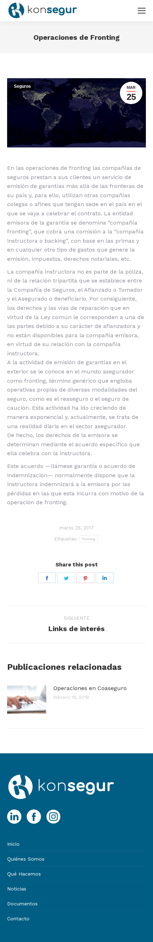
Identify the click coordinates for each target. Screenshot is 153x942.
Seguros (22, 86)
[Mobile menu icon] (141, 10)
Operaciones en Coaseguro (90, 688)
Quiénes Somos (25, 859)
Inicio (13, 844)
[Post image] (26, 699)
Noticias (16, 889)
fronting (88, 539)
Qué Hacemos (24, 874)
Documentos (22, 903)
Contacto (18, 918)
